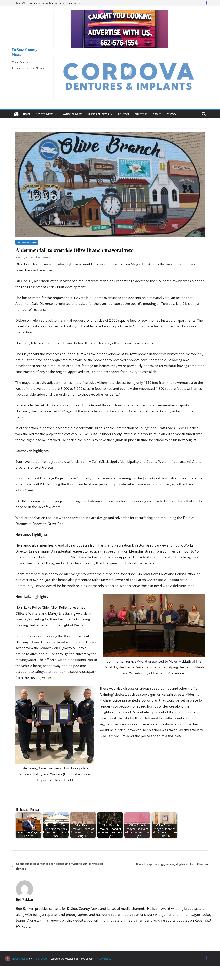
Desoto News (44, 114)
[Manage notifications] (7, 958)
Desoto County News (27, 242)
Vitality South (40, 958)
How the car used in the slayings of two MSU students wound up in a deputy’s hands (53, 4)
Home (26, 114)
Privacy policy (103, 958)
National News (72, 114)
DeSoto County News (24, 52)
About (157, 114)
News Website (20, 958)
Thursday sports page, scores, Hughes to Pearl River (170, 864)
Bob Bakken (44, 257)
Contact (123, 114)
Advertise (141, 114)
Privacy (171, 114)
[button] (55, 114)
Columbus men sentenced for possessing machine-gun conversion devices (59, 866)
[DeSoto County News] (16, 114)
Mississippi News (98, 114)
